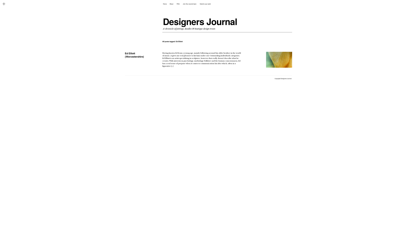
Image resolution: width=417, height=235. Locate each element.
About (171, 4)
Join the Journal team (189, 4)
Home (165, 4)
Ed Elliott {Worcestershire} (134, 55)
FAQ (178, 4)
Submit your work (205, 4)
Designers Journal (200, 21)
